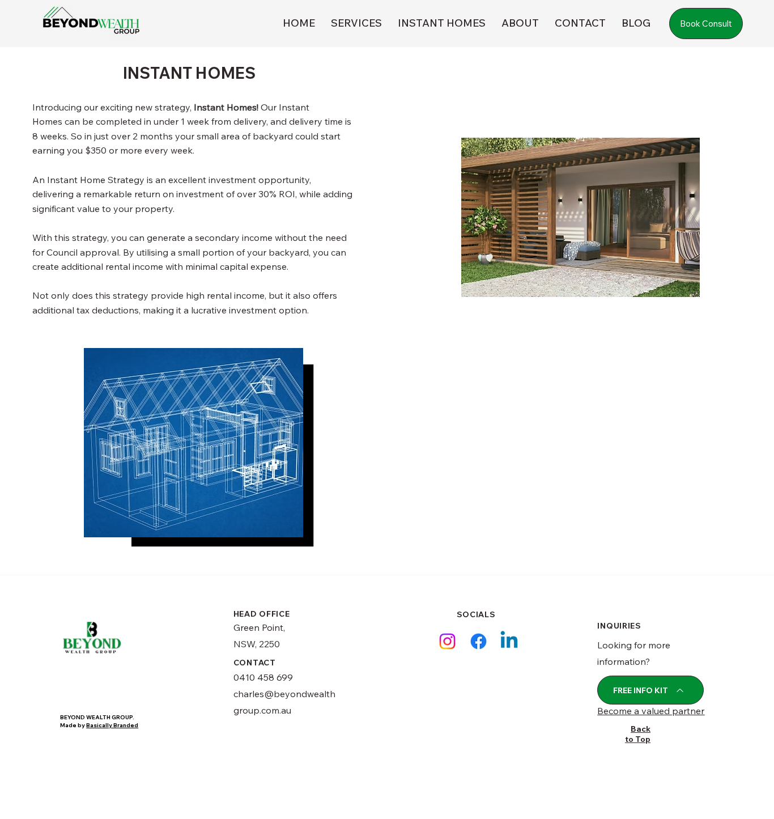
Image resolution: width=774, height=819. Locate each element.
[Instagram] (447, 641)
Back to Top (637, 734)
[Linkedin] (509, 641)
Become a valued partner (650, 710)
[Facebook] (478, 641)
